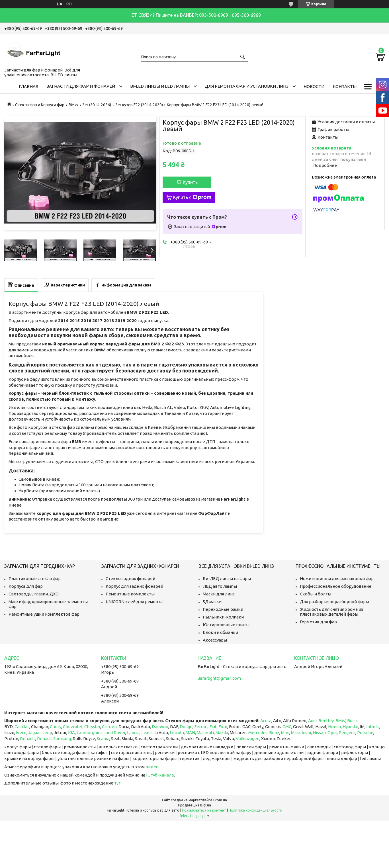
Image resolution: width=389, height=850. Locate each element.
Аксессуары (215, 640)
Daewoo (160, 726)
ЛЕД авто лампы (220, 586)
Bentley (326, 720)
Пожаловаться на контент (204, 810)
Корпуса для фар (26, 586)
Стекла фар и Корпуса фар (39, 105)
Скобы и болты (315, 593)
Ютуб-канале (160, 775)
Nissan (319, 732)
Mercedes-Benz (263, 732)
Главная (28, 86)
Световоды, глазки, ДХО (34, 593)
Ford (222, 726)
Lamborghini (89, 732)
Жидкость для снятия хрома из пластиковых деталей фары (331, 611)
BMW (73, 105)
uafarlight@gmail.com (219, 678)
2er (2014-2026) (96, 105)
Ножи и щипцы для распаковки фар (337, 578)
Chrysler (92, 726)
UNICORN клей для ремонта (134, 601)
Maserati (205, 732)
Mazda (222, 732)
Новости (314, 86)
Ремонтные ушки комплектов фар (44, 614)
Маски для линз (219, 593)
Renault (27, 738)
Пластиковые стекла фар (35, 578)
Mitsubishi (301, 732)
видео (152, 766)
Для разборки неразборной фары (334, 601)
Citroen (109, 726)
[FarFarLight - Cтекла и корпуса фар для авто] (32, 49)
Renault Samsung (54, 738)
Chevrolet (73, 726)
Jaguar (34, 732)
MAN (190, 732)
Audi (312, 720)
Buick (352, 720)
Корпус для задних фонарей (134, 586)
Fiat (213, 726)
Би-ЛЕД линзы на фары (227, 578)
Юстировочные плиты (226, 624)
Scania (103, 738)
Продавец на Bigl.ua (194, 805)
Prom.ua (220, 800)
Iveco (21, 732)
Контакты (345, 86)
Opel (332, 732)
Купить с (182, 197)
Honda (334, 726)
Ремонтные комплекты (130, 593)
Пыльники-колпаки (223, 617)
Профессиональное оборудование (335, 586)
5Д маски (212, 601)
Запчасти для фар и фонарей (81, 86)
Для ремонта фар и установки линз (246, 86)
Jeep (47, 732)
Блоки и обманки (220, 632)
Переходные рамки (223, 609)
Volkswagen (247, 738)
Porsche (365, 732)
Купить (190, 182)
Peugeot (347, 732)
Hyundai (350, 726)
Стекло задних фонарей (130, 578)
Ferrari (201, 726)
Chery (55, 726)
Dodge (186, 726)
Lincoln (177, 732)
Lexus (147, 732)
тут (117, 783)
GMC (286, 726)
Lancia (133, 732)
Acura (265, 720)
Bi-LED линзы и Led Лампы (160, 86)
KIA (71, 732)
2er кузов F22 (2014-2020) (139, 105)
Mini (285, 732)
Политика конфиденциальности (255, 810)
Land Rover (114, 732)
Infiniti (372, 726)
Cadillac (22, 726)
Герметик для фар (318, 621)
